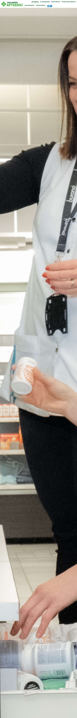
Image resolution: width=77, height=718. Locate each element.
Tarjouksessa (29, 5)
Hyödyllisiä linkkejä (69, 2)
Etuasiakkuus (45, 2)
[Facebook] (48, 6)
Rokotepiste (55, 2)
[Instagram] (51, 6)
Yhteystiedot (40, 5)
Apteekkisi (35, 2)
